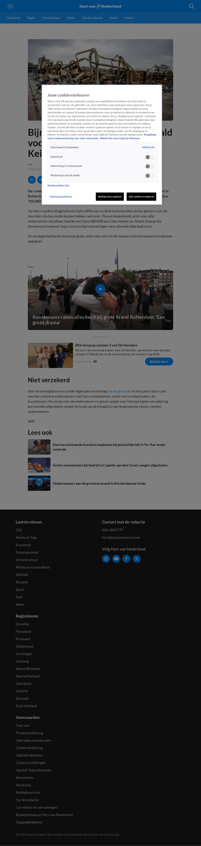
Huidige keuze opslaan (110, 196)
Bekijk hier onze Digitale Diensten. (120, 138)
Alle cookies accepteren (141, 196)
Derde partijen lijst (58, 185)
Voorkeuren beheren (61, 196)
